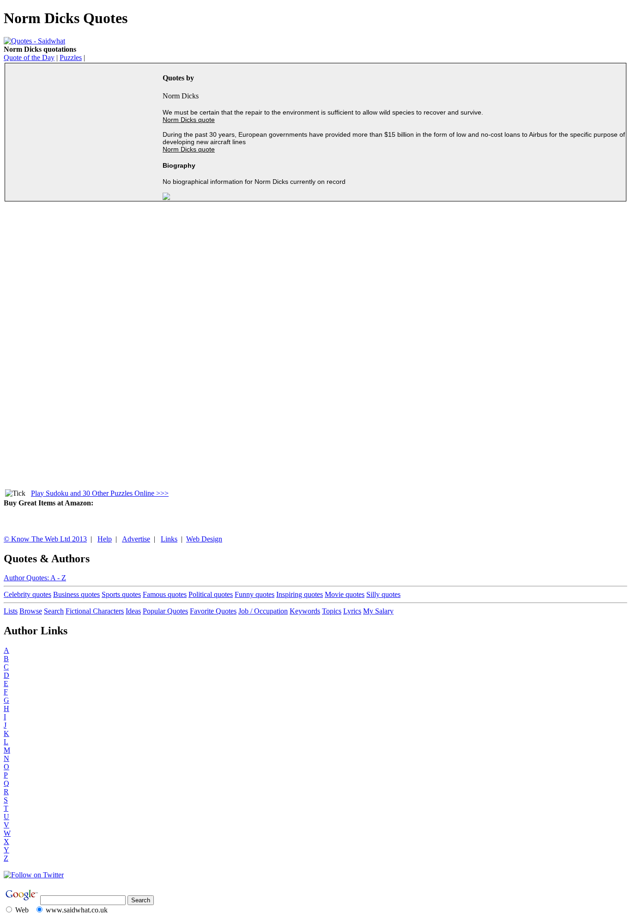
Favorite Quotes (213, 611)
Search (54, 611)
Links (169, 539)
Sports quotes (121, 594)
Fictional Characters (95, 611)
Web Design (204, 539)
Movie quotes (344, 594)
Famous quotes (165, 594)
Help (104, 539)
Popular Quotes (165, 611)
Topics (331, 611)
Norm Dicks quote (189, 119)
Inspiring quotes (299, 594)
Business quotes (76, 594)
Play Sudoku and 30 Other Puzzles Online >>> (100, 493)
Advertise (136, 539)
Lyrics (352, 611)
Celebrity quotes (27, 594)
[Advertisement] (85, 132)
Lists (11, 611)
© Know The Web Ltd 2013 (45, 539)
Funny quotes (254, 594)
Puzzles (71, 57)
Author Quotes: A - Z (35, 578)
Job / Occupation (263, 611)
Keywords (305, 611)
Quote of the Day (29, 57)
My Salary (378, 611)
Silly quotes (383, 594)
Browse (30, 611)
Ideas (133, 611)
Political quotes (210, 594)
